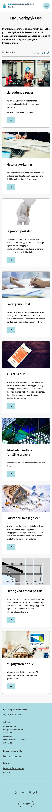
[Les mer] (11, 120)
